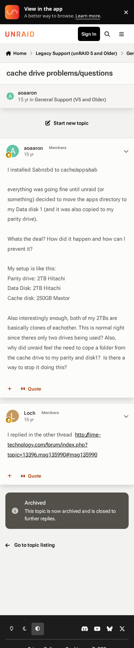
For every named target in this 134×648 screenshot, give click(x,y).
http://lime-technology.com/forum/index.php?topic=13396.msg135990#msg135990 (54, 445)
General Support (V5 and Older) (70, 99)
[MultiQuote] (9, 389)
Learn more (14, 12)
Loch (29, 413)
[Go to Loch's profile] (12, 416)
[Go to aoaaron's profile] (10, 96)
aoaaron (27, 93)
